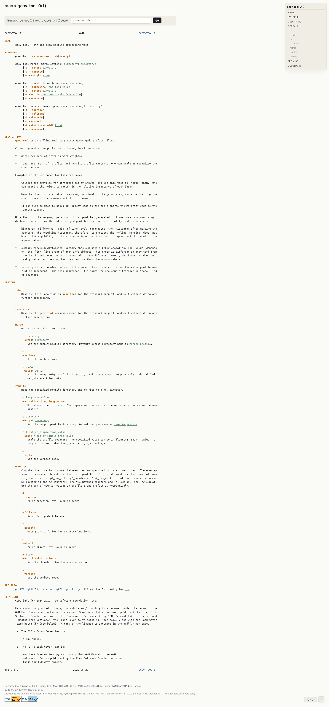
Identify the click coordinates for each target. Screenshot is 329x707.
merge (293, 47)
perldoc (24, 20)
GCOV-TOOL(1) (148, 33)
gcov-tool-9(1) (295, 6)
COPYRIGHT (294, 65)
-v (291, 39)
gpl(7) (19, 589)
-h (291, 30)
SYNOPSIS (293, 17)
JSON (73, 686)
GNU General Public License (126, 686)
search (65, 20)
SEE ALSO (293, 61)
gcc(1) (70, 589)
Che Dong (97, 686)
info (35, 20)
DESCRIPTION (295, 21)
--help (293, 35)
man (9, 5)
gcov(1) (83, 589)
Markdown (60, 686)
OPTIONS (293, 26)
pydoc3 (46, 20)
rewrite (293, 52)
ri (56, 20)
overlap (293, 56)
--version (294, 43)
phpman (24, 686)
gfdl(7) (32, 589)
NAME (291, 12)
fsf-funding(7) (51, 589)
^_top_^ (310, 699)
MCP (81, 686)
